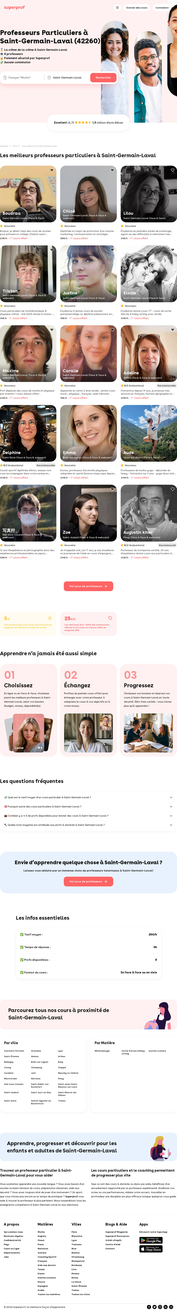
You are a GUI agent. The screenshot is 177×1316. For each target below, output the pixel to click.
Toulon (75, 1290)
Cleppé (62, 1067)
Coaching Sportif (47, 1257)
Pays (6, 1244)
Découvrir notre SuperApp (153, 1232)
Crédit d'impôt (113, 1240)
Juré (33, 1073)
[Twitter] (154, 1307)
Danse (41, 1273)
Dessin (41, 1282)
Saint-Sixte (10, 1101)
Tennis (41, 1269)
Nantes (76, 1253)
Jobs (6, 1257)
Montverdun (10, 1078)
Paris (74, 1232)
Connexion (162, 7)
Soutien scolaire (157, 1051)
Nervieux (35, 1078)
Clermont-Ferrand (14, 1051)
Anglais (42, 1236)
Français (42, 1261)
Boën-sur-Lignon (39, 1062)
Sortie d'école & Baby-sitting (134, 1052)
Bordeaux (77, 1265)
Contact (110, 1248)
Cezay (7, 1067)
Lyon (60, 1051)
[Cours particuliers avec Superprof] (14, 8)
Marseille (77, 1236)
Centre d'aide (112, 1244)
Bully (60, 1062)
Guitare (42, 1253)
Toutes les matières (49, 1294)
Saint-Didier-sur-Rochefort (40, 1085)
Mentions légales (13, 1236)
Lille (74, 1269)
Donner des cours (136, 7)
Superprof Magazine (116, 1232)
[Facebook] (149, 1307)
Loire (15, 146)
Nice (74, 1248)
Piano (41, 1244)
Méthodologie (102, 1051)
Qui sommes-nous (13, 1232)
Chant (41, 1240)
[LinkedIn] (166, 1307)
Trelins (62, 1101)
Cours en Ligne (12, 1248)
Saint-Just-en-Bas (41, 1092)
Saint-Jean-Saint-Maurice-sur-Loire (68, 1085)
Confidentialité (12, 1240)
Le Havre (76, 1282)
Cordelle (8, 1073)
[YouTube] (171, 1307)
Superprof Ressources (117, 1236)
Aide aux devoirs (47, 1265)
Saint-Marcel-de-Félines (67, 1093)
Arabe (41, 1290)
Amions (35, 1056)
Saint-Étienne (11, 1056)
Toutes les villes (81, 1294)
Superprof (4, 146)
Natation (43, 1248)
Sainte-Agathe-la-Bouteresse (41, 1102)
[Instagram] (160, 1307)
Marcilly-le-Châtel (68, 1073)
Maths (41, 1232)
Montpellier (78, 1261)
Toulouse (77, 1244)
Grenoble (36, 1051)
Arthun (61, 1056)
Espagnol (43, 1286)
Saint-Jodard (11, 1092)
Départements (12, 1253)
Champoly (36, 1067)
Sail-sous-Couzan (13, 1084)
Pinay (61, 1078)
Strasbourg (78, 1257)
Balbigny (8, 1062)
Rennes (75, 1273)
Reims (75, 1277)
